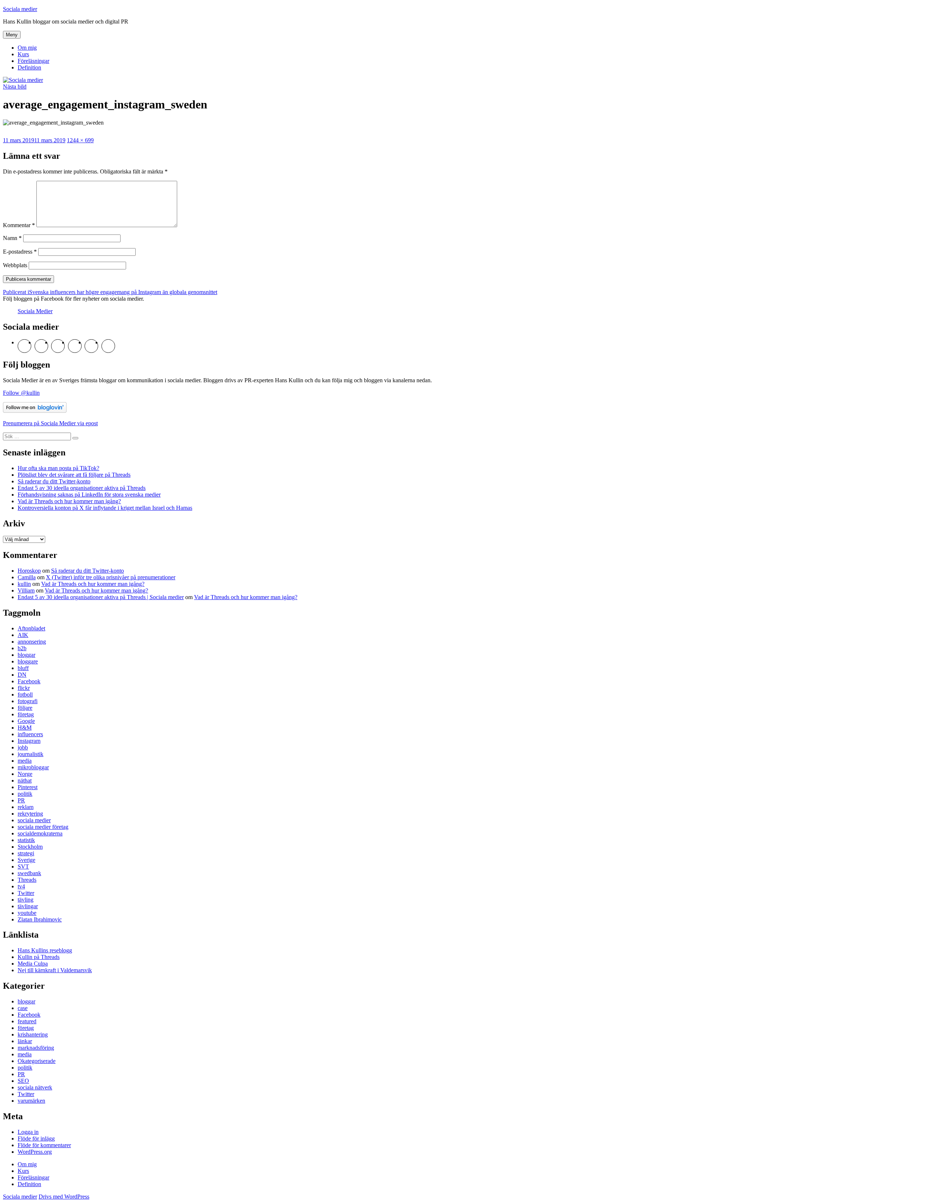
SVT (23, 866)
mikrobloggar (33, 767)
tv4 (21, 886)
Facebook (29, 681)
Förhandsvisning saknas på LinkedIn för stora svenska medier (89, 494)
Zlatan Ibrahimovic (40, 919)
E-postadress (20, 251)
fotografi (27, 701)
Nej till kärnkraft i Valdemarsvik (55, 970)
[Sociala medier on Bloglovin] (35, 411)
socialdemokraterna (40, 833)
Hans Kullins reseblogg (45, 950)
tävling (25, 899)
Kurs (23, 54)
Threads (27, 880)
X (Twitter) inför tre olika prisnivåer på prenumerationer (110, 577)
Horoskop (29, 571)
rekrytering (30, 813)
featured (27, 1021)
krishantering (33, 1034)
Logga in (28, 1132)
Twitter (26, 893)
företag (26, 714)
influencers (30, 734)
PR (21, 800)
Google (26, 721)
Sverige (26, 860)
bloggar (26, 655)
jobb (23, 747)
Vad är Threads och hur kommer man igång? (69, 501)
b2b (22, 648)
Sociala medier (20, 9)
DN (22, 675)
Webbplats (15, 265)
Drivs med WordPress (64, 1196)
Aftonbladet (31, 628)
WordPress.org (35, 1152)
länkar (25, 1041)
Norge (25, 774)
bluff (23, 668)
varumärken (31, 1101)
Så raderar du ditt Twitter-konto (54, 481)
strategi (26, 853)
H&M (25, 727)
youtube (27, 913)
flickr (24, 688)
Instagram (29, 741)
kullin (24, 584)
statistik (26, 840)
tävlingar (28, 906)
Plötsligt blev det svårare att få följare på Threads (74, 475)
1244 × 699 (80, 140)
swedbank (29, 873)
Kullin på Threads (39, 957)
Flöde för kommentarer (44, 1145)
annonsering (32, 641)
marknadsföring (36, 1048)
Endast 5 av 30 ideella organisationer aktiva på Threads (82, 488)
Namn (12, 238)
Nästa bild (14, 86)
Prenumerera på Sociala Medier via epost (50, 423)
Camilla (27, 577)
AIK (23, 635)
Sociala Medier (35, 311)
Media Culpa (33, 963)
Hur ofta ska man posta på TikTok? (58, 468)
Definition (29, 67)
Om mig (27, 47)
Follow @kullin (21, 393)
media (25, 761)
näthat (25, 780)
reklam (25, 807)
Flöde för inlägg (36, 1138)
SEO (23, 1081)
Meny (12, 34)
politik (25, 794)
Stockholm (30, 847)
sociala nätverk (35, 1087)
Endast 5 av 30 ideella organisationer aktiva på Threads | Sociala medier (101, 597)
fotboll (25, 694)
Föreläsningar (33, 61)
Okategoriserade (37, 1061)
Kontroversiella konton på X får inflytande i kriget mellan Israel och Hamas (105, 508)
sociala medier (34, 820)
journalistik (30, 754)
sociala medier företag (43, 827)
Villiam (26, 590)
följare (25, 708)
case (23, 1008)
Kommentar (19, 225)
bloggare (28, 661)
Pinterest (27, 787)
